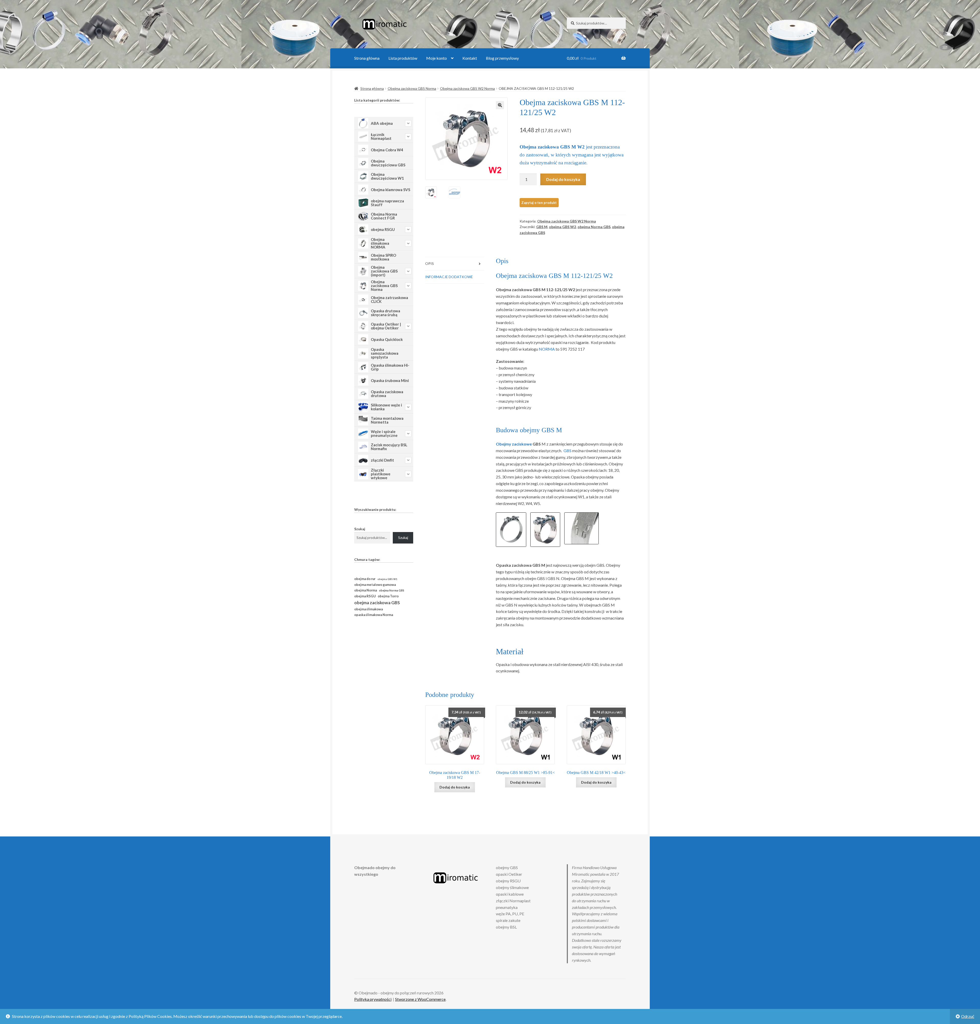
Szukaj (359, 529)
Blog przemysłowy (502, 58)
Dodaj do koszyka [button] (454, 787)
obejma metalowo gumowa (375, 585)
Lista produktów (402, 58)
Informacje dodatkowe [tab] (449, 277)
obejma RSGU (365, 596)
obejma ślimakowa (368, 609)
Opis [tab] (429, 263)
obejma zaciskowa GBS (377, 602)
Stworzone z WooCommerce (420, 999)
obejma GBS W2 (562, 227)
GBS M (541, 227)
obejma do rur (364, 579)
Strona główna (366, 58)
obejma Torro (388, 596)
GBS (567, 450)
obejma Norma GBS (594, 227)
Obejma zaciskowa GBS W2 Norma (467, 88)
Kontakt (469, 58)
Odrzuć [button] (967, 1016)
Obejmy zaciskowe (514, 443)
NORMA (547, 349)
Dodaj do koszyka (563, 179)
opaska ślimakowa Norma (373, 615)
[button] (500, 105)
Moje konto (436, 58)
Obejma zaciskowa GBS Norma (412, 88)
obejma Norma (365, 590)
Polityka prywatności (372, 999)
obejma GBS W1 (387, 579)
